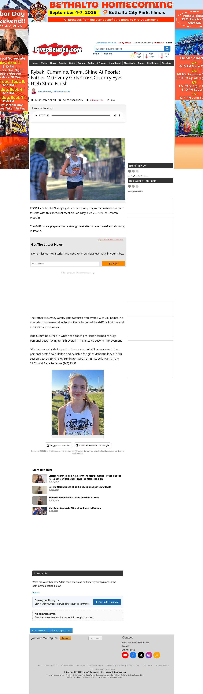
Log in (96, 53)
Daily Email (124, 42)
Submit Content (142, 42)
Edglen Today (110, 669)
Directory (166, 63)
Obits (72, 63)
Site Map (120, 665)
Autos (141, 63)
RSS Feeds (130, 665)
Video (44, 63)
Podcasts (159, 42)
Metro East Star (97, 669)
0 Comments (96, 100)
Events (81, 63)
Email (98, 638)
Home (35, 63)
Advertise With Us (51, 665)
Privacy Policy (148, 665)
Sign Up (108, 53)
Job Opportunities (67, 665)
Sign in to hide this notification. (110, 239)
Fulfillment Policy (162, 665)
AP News (101, 63)
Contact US (110, 665)
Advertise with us (106, 42)
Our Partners (81, 665)
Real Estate (153, 63)
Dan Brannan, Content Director (54, 91)
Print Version (38, 630)
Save (112, 99)
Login (92, 638)
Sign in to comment (108, 602)
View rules (36, 592)
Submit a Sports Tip (60, 630)
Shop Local (115, 63)
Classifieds (129, 63)
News (53, 63)
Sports (62, 63)
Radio (169, 42)
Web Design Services (96, 665)
